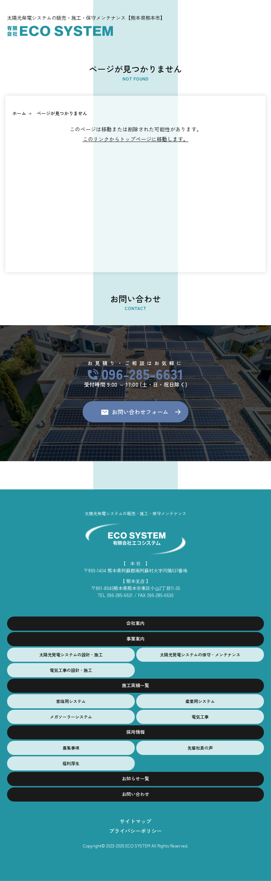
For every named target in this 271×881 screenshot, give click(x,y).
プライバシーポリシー (135, 830)
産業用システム (200, 701)
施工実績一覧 (135, 685)
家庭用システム (71, 701)
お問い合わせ (135, 794)
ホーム (19, 113)
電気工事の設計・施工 (71, 670)
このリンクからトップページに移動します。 (135, 139)
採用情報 (135, 731)
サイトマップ (135, 821)
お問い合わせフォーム (140, 411)
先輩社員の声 (200, 748)
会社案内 (135, 623)
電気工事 (200, 717)
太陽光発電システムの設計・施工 (71, 654)
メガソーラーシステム (71, 717)
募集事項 (70, 748)
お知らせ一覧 (135, 778)
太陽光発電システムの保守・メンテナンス (200, 654)
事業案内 (135, 638)
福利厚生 (70, 763)
